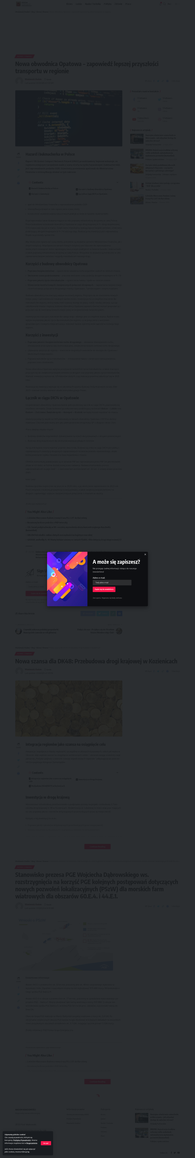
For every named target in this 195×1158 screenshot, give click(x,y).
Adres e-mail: (99, 577)
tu (28, 1152)
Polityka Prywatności (22, 1140)
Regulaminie (31, 1143)
